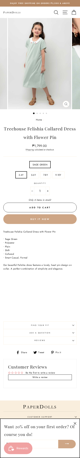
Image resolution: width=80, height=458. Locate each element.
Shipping (30, 149)
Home (39, 119)
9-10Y (58, 174)
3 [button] (41, 114)
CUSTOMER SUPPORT (40, 417)
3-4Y (21, 174)
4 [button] (44, 114)
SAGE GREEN (40, 164)
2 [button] (37, 114)
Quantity (40, 183)
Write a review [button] (39, 377)
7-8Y (45, 174)
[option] (40, 3)
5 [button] (47, 114)
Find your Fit (40, 325)
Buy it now (40, 219)
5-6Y (33, 174)
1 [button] (34, 113)
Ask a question (40, 332)
